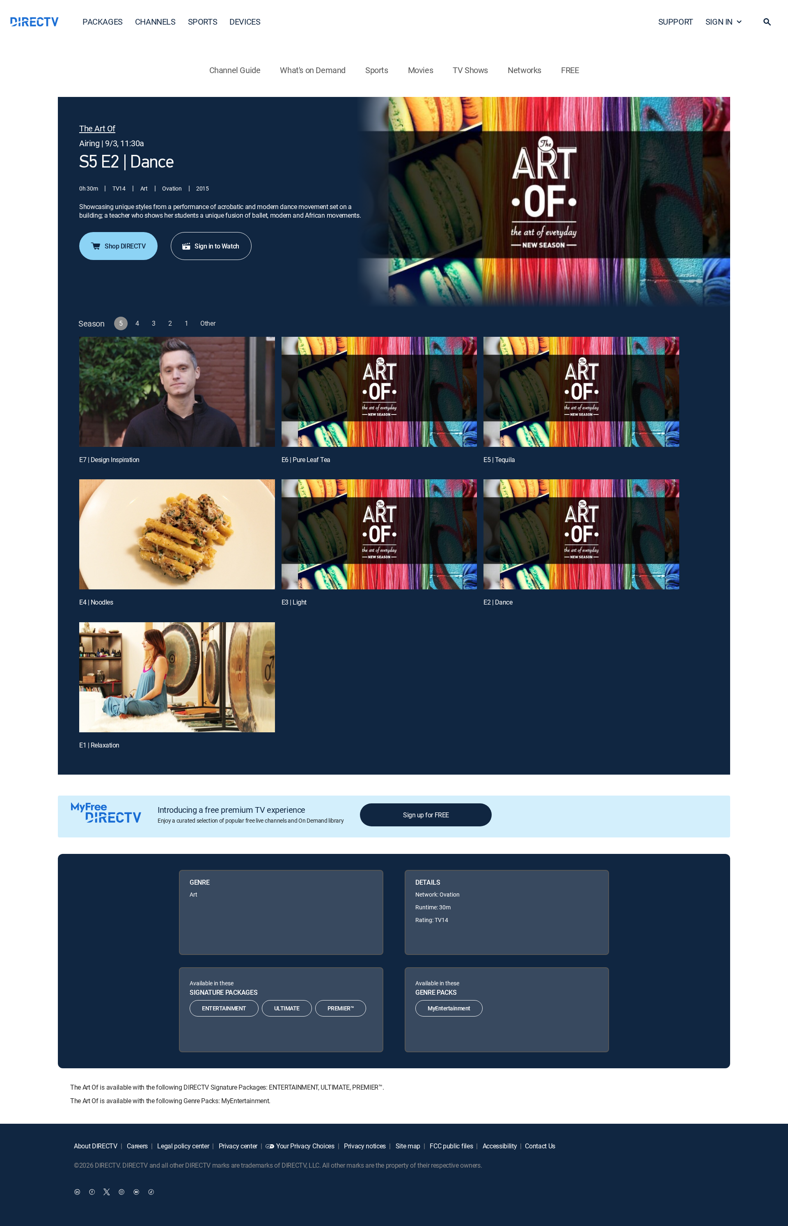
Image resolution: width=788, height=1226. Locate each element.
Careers (137, 1145)
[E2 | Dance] (581, 534)
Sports (376, 70)
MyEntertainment (449, 1008)
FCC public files (450, 1145)
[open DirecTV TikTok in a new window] (151, 1191)
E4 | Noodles (96, 602)
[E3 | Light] (379, 534)
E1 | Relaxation (99, 745)
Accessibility (499, 1145)
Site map (407, 1145)
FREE (570, 70)
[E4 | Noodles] (177, 534)
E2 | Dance (497, 602)
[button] (767, 22)
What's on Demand (313, 70)
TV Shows (470, 70)
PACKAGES (102, 21)
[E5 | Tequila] (581, 392)
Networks (524, 70)
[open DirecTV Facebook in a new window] (92, 1191)
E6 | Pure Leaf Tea (306, 459)
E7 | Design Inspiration (109, 459)
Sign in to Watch (217, 246)
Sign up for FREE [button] (426, 814)
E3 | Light (294, 602)
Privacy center (237, 1145)
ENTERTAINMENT (224, 1008)
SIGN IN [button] (719, 21)
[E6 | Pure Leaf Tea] (379, 392)
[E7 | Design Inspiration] (177, 392)
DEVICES (244, 21)
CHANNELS (155, 21)
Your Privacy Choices (305, 1145)
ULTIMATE (287, 1008)
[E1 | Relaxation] (177, 677)
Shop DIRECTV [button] (125, 246)
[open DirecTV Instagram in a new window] (121, 1191)
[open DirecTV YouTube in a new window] (136, 1191)
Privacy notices (364, 1145)
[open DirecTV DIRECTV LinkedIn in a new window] (77, 1191)
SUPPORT (675, 21)
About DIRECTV (95, 1145)
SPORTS (203, 21)
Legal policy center (182, 1145)
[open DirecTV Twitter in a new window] (106, 1191)
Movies (420, 70)
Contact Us (540, 1145)
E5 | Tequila (499, 459)
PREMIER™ (341, 1008)
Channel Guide (235, 70)
